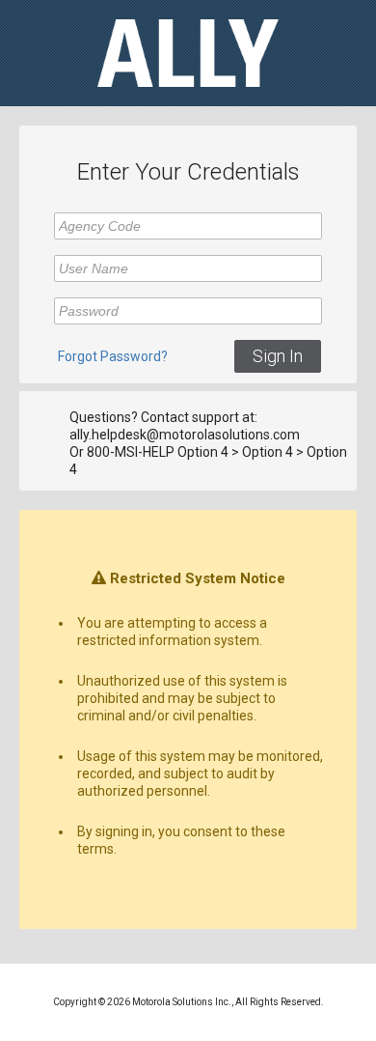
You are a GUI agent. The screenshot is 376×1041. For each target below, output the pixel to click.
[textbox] (188, 225)
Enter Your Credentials (188, 171)
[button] (277, 356)
